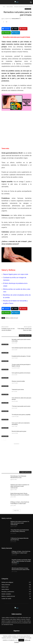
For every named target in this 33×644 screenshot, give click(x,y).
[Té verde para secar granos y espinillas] (6, 417)
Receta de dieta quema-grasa (19, 431)
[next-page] (5, 439)
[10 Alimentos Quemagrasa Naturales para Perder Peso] (6, 541)
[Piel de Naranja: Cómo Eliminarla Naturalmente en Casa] (6, 478)
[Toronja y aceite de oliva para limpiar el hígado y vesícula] (6, 367)
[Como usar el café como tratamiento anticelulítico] (6, 425)
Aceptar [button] (21, 640)
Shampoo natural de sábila (18, 381)
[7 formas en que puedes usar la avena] (6, 409)
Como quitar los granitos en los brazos (21, 372)
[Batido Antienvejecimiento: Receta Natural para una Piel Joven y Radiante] (6, 496)
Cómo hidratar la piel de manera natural (21, 347)
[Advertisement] (16, 130)
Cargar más (16, 510)
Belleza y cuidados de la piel (12, 317)
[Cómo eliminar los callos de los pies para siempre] (6, 400)
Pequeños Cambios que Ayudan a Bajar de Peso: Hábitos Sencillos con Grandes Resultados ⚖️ (21, 561)
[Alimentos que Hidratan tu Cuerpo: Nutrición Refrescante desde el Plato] (6, 570)
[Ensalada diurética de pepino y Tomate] (6, 358)
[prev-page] (2, 439)
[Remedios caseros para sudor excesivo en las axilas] (6, 342)
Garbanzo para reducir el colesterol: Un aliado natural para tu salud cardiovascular (20, 486)
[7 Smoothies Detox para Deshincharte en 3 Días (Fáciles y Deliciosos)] (6, 532)
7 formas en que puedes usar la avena (21, 406)
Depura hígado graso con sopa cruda (15, 274)
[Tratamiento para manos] (6, 392)
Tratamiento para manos (18, 389)
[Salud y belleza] (20, 18)
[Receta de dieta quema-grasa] (6, 434)
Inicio (4, 6)
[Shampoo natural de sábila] (6, 384)
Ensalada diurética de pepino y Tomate (21, 356)
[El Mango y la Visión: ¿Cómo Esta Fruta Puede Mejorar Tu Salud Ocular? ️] (6, 504)
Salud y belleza (10, 6)
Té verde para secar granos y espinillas (21, 414)
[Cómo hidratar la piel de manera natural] (6, 350)
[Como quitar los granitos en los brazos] (6, 375)
